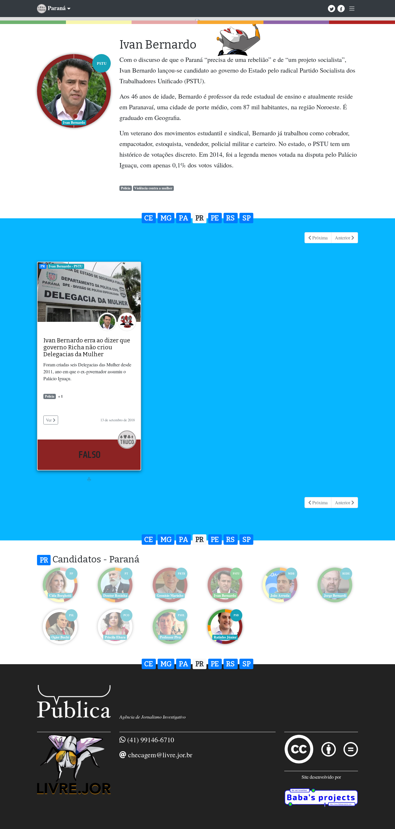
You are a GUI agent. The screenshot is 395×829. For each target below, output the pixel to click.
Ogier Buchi (60, 637)
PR (199, 218)
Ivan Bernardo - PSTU (66, 266)
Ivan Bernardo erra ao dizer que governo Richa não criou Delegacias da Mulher (86, 347)
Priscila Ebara (115, 637)
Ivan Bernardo (225, 595)
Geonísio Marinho (170, 595)
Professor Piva (170, 637)
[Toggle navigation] (352, 9)
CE (148, 218)
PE (215, 218)
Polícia (125, 188)
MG (166, 218)
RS (230, 218)
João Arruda (279, 595)
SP (246, 218)
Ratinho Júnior (225, 637)
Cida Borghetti (60, 595)
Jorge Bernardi (335, 595)
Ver (49, 420)
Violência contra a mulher (153, 188)
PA (183, 218)
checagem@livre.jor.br (160, 754)
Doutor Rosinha (115, 595)
